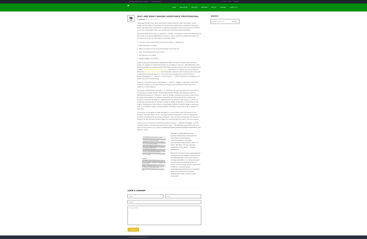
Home (174, 7)
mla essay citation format (152, 72)
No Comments (155, 19)
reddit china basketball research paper (155, 69)
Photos (213, 7)
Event (225, 2)
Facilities (194, 7)
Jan (131, 19)
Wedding (223, 7)
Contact (235, 2)
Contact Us (233, 7)
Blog (229, 2)
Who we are (184, 7)
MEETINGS (204, 7)
